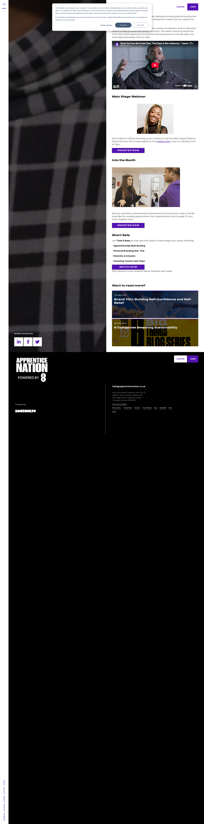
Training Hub (163, 141)
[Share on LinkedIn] (18, 341)
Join (193, 7)
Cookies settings (106, 25)
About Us (137, 408)
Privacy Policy (116, 408)
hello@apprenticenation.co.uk (128, 386)
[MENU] (4, 4)
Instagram (4, 817)
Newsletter (163, 408)
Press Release (147, 408)
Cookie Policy (127, 408)
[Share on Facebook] (28, 341)
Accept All (123, 25)
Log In (114, 411)
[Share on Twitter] (37, 341)
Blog (155, 408)
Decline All (140, 25)
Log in (180, 359)
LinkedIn (4, 799)
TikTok (4, 782)
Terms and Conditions (119, 404)
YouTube (4, 790)
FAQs (170, 408)
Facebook (4, 807)
